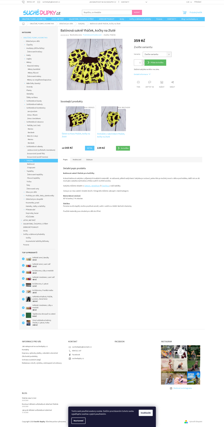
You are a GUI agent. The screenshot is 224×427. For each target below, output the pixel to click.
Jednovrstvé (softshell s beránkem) (41, 150)
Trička (29, 181)
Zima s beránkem (34, 118)
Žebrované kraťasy (34, 51)
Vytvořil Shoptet (195, 421)
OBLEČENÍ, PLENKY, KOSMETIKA (35, 37)
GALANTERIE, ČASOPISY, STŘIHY (35, 224)
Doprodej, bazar (32, 213)
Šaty (28, 185)
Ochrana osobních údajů (31, 359)
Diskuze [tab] (89, 159)
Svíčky (28, 238)
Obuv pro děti (31, 192)
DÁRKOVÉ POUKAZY (30, 227)
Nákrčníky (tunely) (33, 83)
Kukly (29, 55)
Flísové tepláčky (33, 178)
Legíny (29, 59)
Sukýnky (30, 160)
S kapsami (31, 167)
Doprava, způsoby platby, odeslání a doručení (40, 353)
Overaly (30, 87)
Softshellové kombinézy (36, 108)
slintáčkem (95, 186)
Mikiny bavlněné (34, 69)
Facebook (76, 354)
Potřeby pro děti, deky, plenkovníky (40, 195)
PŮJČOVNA (30, 216)
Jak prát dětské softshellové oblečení (37, 410)
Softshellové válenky (35, 146)
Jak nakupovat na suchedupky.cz (102, 2)
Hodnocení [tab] (77, 159)
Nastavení (78, 420)
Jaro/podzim (32, 111)
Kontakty (125, 2)
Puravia (26, 244)
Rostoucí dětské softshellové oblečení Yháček (40, 404)
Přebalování (30, 209)
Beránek (31, 132)
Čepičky (30, 44)
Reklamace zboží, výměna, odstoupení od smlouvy (42, 363)
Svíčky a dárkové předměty (34, 234)
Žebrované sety (33, 188)
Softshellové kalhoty (35, 104)
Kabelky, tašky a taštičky (35, 206)
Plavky (29, 90)
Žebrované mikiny (34, 76)
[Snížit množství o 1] (143, 64)
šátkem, (87, 186)
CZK (188, 2)
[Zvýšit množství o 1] (143, 61)
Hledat (137, 12)
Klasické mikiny (33, 66)
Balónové (31, 164)
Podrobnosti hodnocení (92, 35)
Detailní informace (141, 74)
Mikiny (29, 62)
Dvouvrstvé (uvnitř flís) (36, 153)
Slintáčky (30, 94)
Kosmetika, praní (32, 202)
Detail (89, 148)
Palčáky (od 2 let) (33, 125)
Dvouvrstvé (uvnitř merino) (37, 157)
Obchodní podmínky (30, 356)
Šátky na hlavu (32, 97)
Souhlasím (146, 412)
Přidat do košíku (157, 62)
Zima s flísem (32, 115)
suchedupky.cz (78, 358)
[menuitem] (34, 19)
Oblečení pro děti (33, 41)
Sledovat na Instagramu (182, 388)
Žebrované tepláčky (35, 174)
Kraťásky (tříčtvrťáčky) (35, 48)
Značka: (110, 35)
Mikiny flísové (33, 73)
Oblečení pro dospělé (34, 199)
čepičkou (105, 186)
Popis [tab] (65, 159)
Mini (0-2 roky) (32, 136)
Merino (30, 129)
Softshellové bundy (34, 101)
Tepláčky (30, 171)
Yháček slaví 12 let (29, 398)
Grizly (25, 230)
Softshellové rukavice (35, 122)
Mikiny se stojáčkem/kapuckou (39, 80)
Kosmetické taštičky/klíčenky (37, 241)
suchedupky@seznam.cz (82, 347)
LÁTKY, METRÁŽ (29, 220)
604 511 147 (76, 350)
